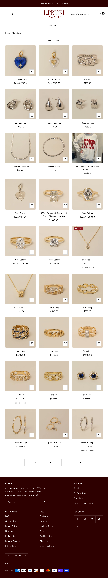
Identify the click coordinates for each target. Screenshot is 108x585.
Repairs (77, 488)
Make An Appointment (79, 14)
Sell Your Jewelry (81, 493)
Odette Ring (54, 307)
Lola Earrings (20, 123)
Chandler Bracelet (54, 166)
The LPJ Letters (46, 536)
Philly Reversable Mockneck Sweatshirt (87, 168)
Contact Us (10, 521)
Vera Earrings (87, 395)
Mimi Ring (87, 307)
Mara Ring (54, 351)
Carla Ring (54, 395)
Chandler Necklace (20, 166)
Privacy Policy (11, 546)
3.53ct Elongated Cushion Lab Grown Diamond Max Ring (54, 214)
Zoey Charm (20, 213)
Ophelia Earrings (54, 442)
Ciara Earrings (87, 123)
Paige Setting (20, 260)
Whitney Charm (20, 79)
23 (80, 462)
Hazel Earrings (87, 442)
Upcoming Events (47, 546)
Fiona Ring (87, 351)
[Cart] (101, 14)
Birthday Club (11, 536)
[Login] (96, 14)
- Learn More (63, 3)
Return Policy (11, 526)
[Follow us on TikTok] (99, 519)
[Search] (12, 14)
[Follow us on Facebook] (77, 519)
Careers (43, 531)
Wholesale (44, 541)
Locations (44, 521)
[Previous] (20, 462)
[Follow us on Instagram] (84, 519)
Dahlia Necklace (88, 260)
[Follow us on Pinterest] (91, 519)
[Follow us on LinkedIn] (77, 526)
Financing (9, 531)
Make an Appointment (83, 503)
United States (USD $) (15, 556)
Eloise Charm (54, 79)
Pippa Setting (88, 213)
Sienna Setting (54, 260)
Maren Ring (20, 351)
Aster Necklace (20, 307)
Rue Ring (87, 79)
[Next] (87, 462)
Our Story (44, 516)
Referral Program (12, 541)
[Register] (44, 502)
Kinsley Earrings (20, 442)
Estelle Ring (20, 395)
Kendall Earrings (54, 123)
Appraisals (78, 498)
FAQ (7, 516)
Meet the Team (46, 526)
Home (7, 33)
